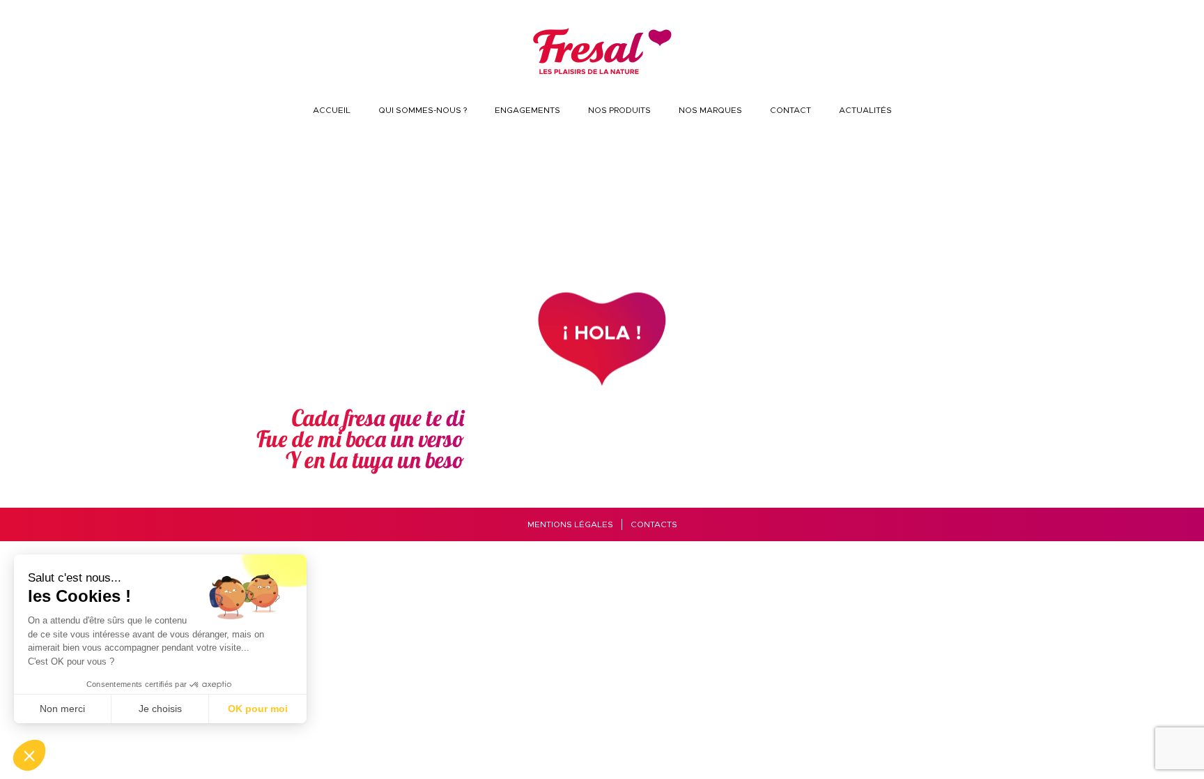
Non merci (62, 708)
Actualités (865, 110)
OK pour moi (258, 708)
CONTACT (790, 110)
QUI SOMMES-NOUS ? (422, 110)
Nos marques (710, 110)
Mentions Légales (570, 524)
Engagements (527, 110)
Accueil (331, 110)
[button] (29, 755)
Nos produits (619, 110)
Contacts (654, 524)
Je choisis (160, 708)
